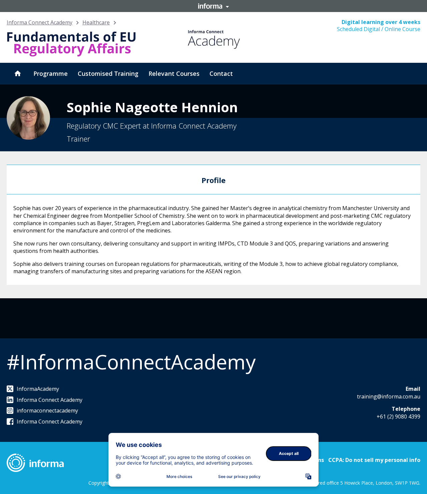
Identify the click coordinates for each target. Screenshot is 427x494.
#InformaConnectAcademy (131, 361)
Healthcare (96, 22)
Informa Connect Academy (39, 22)
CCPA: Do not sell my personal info (374, 460)
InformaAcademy (38, 388)
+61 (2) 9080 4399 (398, 416)
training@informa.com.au (388, 396)
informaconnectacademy (47, 410)
